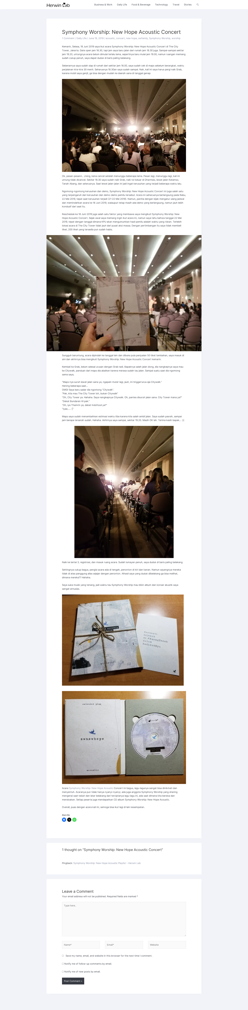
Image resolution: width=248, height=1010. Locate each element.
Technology (161, 4)
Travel (176, 4)
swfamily (143, 38)
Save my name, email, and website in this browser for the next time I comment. (109, 955)
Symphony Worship (159, 38)
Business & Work (103, 4)
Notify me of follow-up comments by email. (88, 963)
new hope (131, 38)
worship (176, 38)
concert (120, 38)
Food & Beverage (141, 4)
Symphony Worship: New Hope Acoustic (91, 788)
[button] (197, 4)
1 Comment (68, 38)
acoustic (110, 38)
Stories (188, 4)
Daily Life (122, 4)
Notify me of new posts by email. (82, 971)
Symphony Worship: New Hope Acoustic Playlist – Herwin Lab (107, 863)
